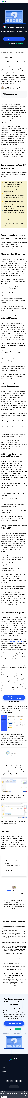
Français (13, 1087)
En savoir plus (24, 1095)
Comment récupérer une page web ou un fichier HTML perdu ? (14, 943)
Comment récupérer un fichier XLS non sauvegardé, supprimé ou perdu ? (14, 974)
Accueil (2, 50)
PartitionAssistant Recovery (16, 641)
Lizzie (8, 87)
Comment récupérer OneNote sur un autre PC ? (14, 926)
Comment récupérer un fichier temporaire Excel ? (14, 958)
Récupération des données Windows (11, 50)
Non (14, 871)
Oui (9, 871)
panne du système (16, 661)
